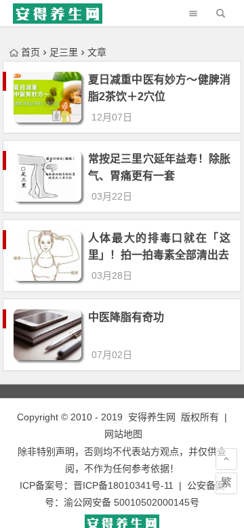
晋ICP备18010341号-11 (123, 485)
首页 (30, 52)
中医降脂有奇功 (126, 317)
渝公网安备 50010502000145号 (131, 502)
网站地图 (123, 433)
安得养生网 (152, 417)
